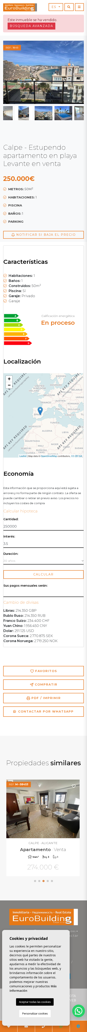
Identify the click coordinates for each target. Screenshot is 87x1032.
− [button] (9, 385)
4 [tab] (48, 881)
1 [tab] (35, 881)
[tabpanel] (43, 828)
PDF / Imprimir (45, 698)
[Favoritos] (74, 786)
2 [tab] (39, 881)
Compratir (45, 684)
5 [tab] (52, 881)
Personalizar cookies (35, 1013)
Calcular (43, 574)
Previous (13, 72)
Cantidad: (10, 519)
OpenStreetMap (49, 456)
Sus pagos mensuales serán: (25, 585)
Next (73, 72)
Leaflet (22, 456)
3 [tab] (43, 881)
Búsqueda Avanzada (31, 26)
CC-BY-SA (76, 456)
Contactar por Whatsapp (45, 711)
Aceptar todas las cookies (35, 1002)
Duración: (10, 553)
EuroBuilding (20, 7)
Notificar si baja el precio (45, 235)
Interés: (9, 536)
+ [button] (9, 378)
